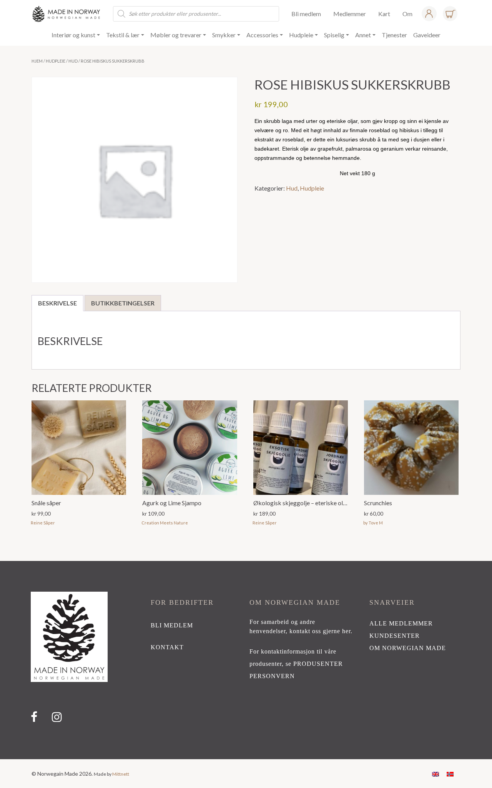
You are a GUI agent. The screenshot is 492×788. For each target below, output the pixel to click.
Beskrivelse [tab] (57, 303)
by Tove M (373, 522)
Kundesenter (394, 635)
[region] (246, 660)
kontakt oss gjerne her (320, 631)
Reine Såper (43, 522)
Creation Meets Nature (164, 522)
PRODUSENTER (318, 663)
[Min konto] (429, 13)
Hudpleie (55, 60)
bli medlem (172, 625)
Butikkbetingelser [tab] (123, 303)
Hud (73, 60)
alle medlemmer (401, 623)
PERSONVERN (272, 676)
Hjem (37, 60)
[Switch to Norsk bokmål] (450, 773)
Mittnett (120, 774)
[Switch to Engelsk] (435, 773)
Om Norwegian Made (407, 648)
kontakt (167, 647)
